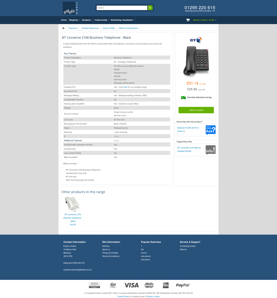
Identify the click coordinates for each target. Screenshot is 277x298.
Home (64, 19)
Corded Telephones (90, 28)
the (142, 249)
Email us (181, 131)
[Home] (64, 28)
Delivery (105, 246)
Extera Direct (123, 296)
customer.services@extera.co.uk (77, 269)
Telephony (73, 19)
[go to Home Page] (70, 15)
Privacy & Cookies (110, 252)
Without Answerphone (128, 28)
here (125, 87)
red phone (145, 259)
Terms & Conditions (110, 256)
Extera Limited (153, 296)
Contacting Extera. (188, 246)
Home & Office (109, 28)
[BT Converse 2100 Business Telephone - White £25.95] (72, 211)
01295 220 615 (78, 262)
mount (144, 252)
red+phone (146, 256)
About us (106, 249)
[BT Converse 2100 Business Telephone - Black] (196, 62)
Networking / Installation (122, 19)
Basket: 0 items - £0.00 (203, 19)
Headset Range (184, 151)
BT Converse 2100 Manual (189, 147)
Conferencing (101, 19)
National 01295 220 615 (188, 127)
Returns (183, 249)
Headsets (86, 19)
